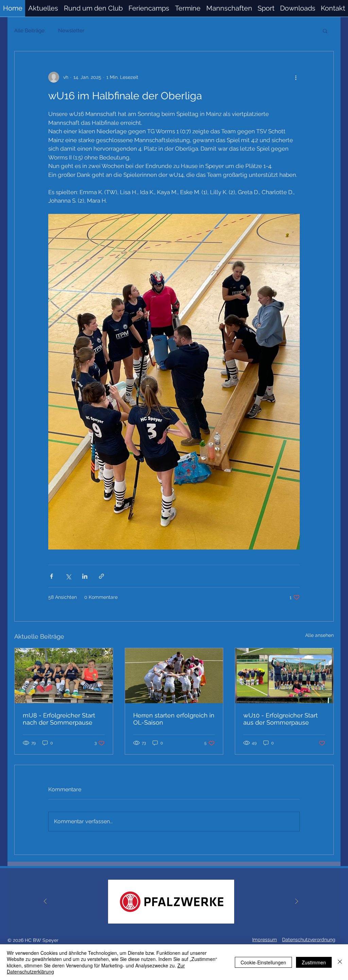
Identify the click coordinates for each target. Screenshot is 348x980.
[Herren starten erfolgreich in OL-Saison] (174, 675)
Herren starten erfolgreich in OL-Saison (173, 719)
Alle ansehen (319, 635)
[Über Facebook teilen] (51, 576)
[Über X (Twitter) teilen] (68, 576)
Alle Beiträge (29, 31)
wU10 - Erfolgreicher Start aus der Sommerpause (280, 719)
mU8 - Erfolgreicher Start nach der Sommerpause (59, 719)
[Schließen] (340, 962)
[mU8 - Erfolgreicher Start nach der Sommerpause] (64, 675)
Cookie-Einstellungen (263, 962)
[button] (229, 8)
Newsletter (71, 31)
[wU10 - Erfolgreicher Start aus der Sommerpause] (284, 675)
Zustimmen (314, 962)
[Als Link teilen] (101, 576)
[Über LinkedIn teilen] (85, 576)
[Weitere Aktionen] (296, 77)
